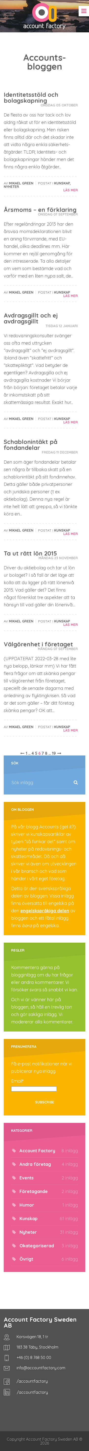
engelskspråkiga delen (44, 911)
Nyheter (11, 186)
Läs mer (70, 190)
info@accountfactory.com (40, 1367)
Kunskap (62, 183)
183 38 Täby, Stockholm (37, 1347)
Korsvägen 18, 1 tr (32, 1336)
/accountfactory (32, 1381)
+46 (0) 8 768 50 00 (33, 1357)
